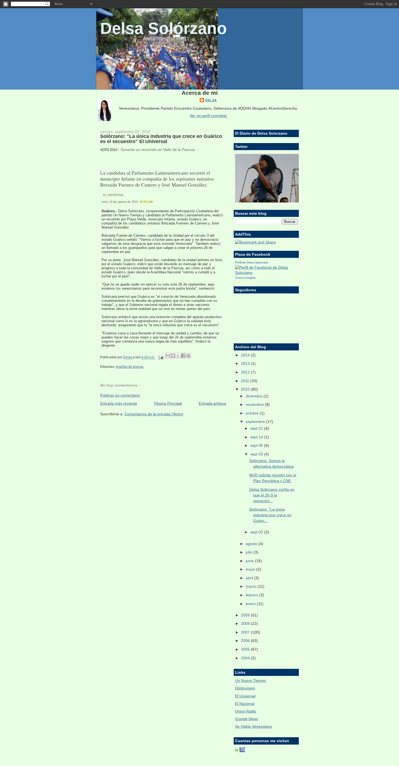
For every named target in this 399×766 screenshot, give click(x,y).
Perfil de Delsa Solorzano (251, 262)
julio (250, 552)
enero (251, 604)
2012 (246, 372)
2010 (246, 389)
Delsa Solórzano (163, 28)
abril (250, 578)
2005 (246, 649)
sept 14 (257, 437)
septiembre (256, 421)
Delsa (211, 100)
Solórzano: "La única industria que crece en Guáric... (270, 515)
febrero (252, 595)
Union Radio (245, 711)
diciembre (255, 396)
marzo (252, 586)
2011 (245, 381)
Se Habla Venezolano (253, 726)
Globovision (245, 688)
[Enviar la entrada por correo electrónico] (160, 357)
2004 (246, 658)
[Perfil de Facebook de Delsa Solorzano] (266, 272)
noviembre (255, 404)
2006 (246, 640)
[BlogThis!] (173, 355)
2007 (246, 632)
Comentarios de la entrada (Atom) (154, 414)
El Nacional (244, 703)
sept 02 (257, 532)
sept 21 (257, 428)
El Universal (245, 696)
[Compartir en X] (178, 355)
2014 (246, 355)
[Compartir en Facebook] (183, 355)
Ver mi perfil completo (208, 115)
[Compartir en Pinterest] (188, 355)
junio (250, 561)
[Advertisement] (132, 427)
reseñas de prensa (129, 367)
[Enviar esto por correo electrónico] (167, 355)
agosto (252, 544)
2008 (246, 623)
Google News (246, 719)
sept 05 (257, 445)
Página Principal (168, 403)
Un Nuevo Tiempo (250, 680)
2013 (246, 363)
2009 (246, 615)
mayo (251, 569)
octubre (253, 413)
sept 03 (257, 454)
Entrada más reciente (118, 403)
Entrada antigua (212, 403)
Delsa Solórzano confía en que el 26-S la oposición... (271, 495)
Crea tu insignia (245, 277)
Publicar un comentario (120, 395)
